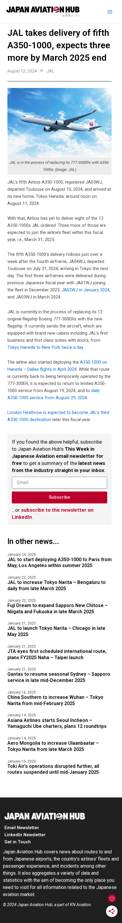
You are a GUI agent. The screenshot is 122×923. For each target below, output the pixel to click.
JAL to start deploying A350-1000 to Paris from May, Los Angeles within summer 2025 (59, 563)
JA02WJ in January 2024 (86, 290)
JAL (50, 71)
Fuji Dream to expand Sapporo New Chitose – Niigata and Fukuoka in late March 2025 (57, 608)
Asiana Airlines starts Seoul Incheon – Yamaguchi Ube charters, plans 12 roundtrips (57, 723)
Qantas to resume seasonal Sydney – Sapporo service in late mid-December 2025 (58, 677)
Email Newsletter (21, 827)
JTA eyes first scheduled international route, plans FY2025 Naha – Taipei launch (57, 654)
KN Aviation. (81, 904)
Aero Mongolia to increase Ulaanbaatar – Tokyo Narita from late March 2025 (53, 746)
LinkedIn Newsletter (25, 834)
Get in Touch (17, 842)
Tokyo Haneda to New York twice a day (45, 347)
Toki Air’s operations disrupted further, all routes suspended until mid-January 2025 (53, 769)
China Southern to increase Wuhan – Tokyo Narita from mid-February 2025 (55, 700)
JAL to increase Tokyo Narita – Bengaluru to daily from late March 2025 (56, 585)
